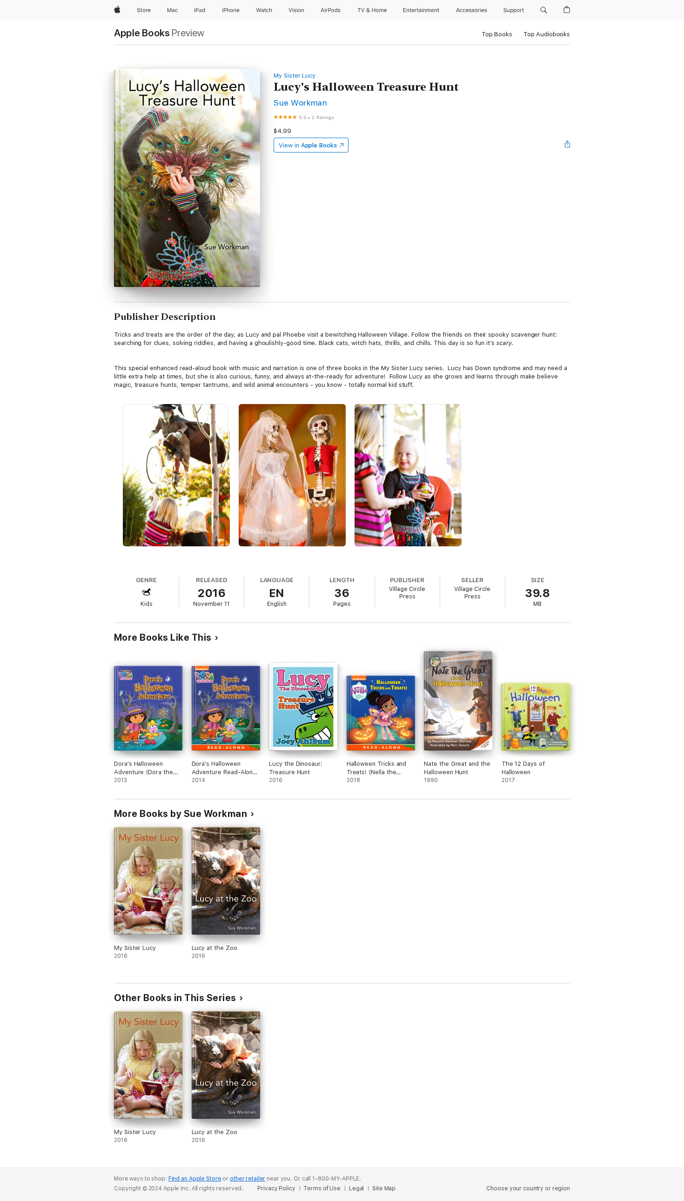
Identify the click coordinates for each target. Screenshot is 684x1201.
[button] (543, 10)
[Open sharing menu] (567, 145)
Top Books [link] (497, 34)
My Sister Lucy (294, 75)
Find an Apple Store (194, 1178)
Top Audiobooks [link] (546, 34)
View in (308, 145)
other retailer (247, 1178)
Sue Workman (300, 102)
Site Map (384, 1188)
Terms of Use (322, 1188)
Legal (356, 1188)
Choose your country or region (528, 1188)
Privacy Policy (276, 1188)
